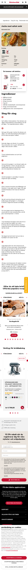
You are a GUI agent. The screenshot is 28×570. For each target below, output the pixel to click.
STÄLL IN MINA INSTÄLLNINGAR (14, 567)
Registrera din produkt (14, 503)
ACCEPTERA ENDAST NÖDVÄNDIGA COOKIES (14, 562)
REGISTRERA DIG (15, 480)
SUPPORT (5, 509)
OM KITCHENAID (7, 519)
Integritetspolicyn (16, 442)
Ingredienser (6, 20)
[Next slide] (24, 369)
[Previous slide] (5, 369)
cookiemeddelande (5, 547)
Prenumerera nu (26, 285)
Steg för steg (14, 20)
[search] (5, 2)
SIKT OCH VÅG (14, 87)
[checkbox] (2, 459)
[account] (22, 2)
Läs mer (6, 465)
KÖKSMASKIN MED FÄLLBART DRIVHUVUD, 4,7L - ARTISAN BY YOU (15, 77)
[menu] (2, 2)
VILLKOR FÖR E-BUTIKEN (10, 514)
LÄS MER (14, 335)
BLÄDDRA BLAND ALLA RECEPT (14, 293)
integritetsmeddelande (12, 550)
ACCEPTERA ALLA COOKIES (14, 557)
